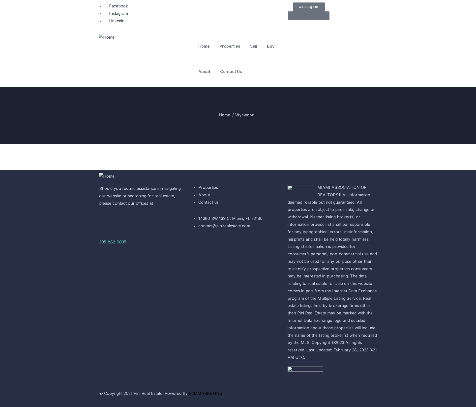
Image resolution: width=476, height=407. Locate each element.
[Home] (107, 37)
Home (204, 46)
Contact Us (231, 71)
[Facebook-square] (246, 396)
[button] (308, 15)
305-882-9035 (112, 241)
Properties (230, 46)
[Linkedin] (274, 396)
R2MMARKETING (206, 393)
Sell (253, 46)
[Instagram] (260, 396)
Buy (270, 46)
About (204, 71)
